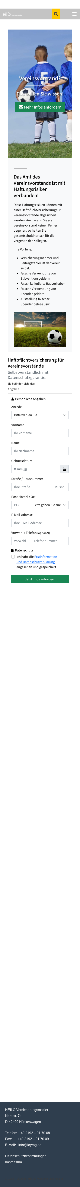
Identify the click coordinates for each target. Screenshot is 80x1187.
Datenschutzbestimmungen (26, 1156)
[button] (56, 14)
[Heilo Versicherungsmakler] (12, 14)
